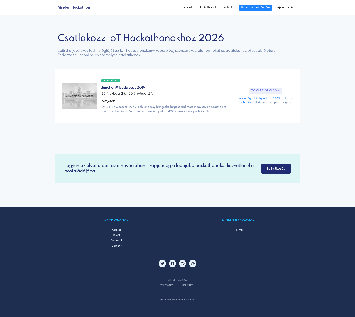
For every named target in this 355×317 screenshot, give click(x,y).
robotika (246, 102)
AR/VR (277, 98)
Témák (116, 235)
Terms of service (187, 285)
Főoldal (186, 7)
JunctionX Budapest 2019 (123, 88)
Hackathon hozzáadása (255, 7)
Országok (116, 240)
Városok (116, 246)
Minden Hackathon (74, 7)
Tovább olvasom (265, 90)
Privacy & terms (167, 285)
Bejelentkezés (284, 7)
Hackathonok (208, 7)
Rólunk (228, 7)
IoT (287, 98)
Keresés (116, 230)
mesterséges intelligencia (254, 98)
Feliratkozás (276, 168)
